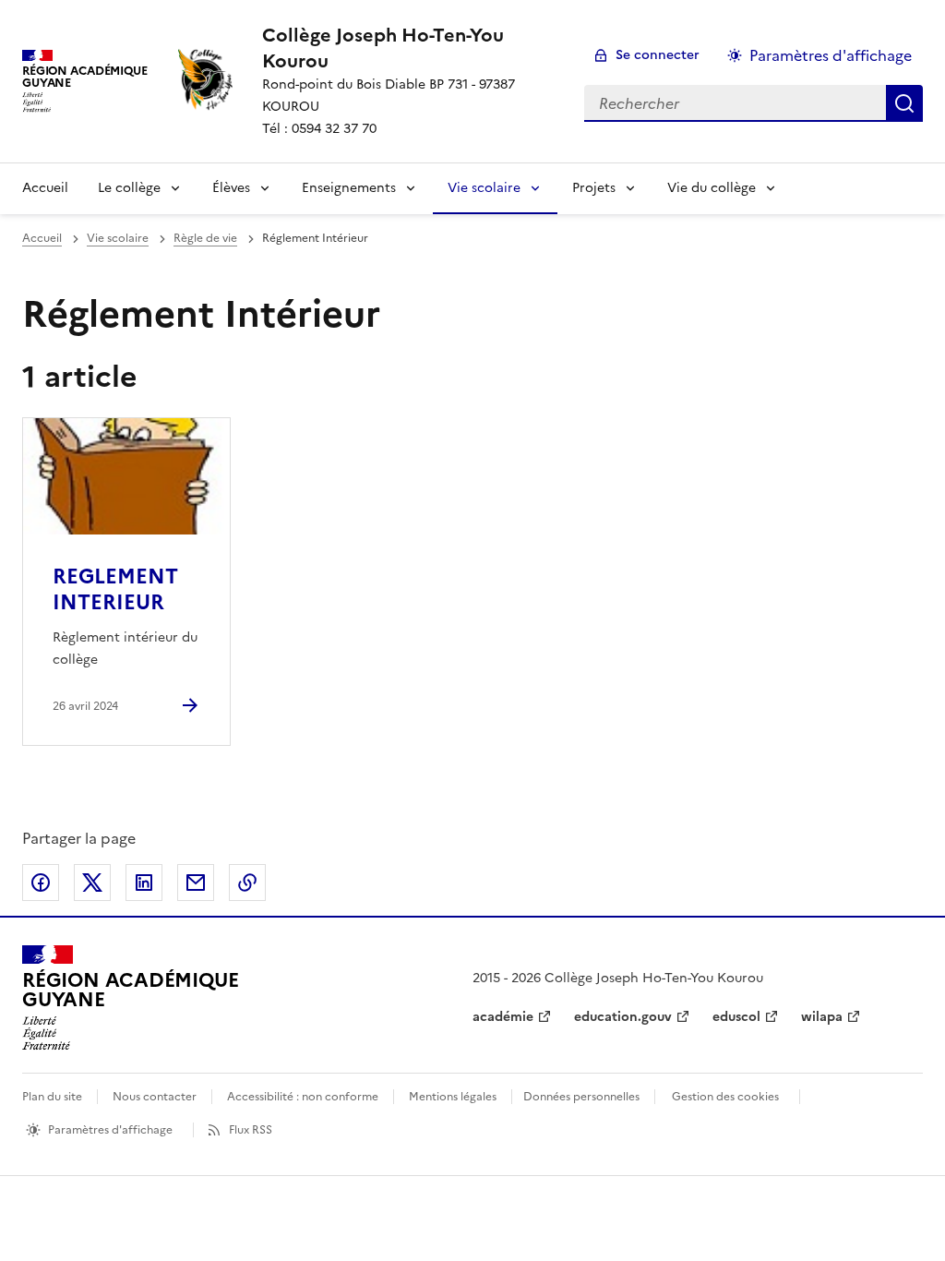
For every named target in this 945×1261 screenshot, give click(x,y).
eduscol (736, 1017)
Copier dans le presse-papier (247, 882)
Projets (594, 188)
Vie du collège (711, 188)
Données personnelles (581, 1096)
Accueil (45, 188)
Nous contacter (155, 1096)
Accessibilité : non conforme (302, 1096)
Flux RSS (250, 1130)
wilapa (822, 1017)
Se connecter (658, 55)
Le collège (129, 188)
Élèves (231, 188)
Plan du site (52, 1096)
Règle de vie (205, 238)
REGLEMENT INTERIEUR (115, 589)
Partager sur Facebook (40, 882)
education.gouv (623, 1017)
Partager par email (195, 882)
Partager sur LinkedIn (144, 882)
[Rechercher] (904, 103)
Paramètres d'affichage (830, 55)
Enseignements (349, 188)
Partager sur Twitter (92, 882)
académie (502, 1017)
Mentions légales (452, 1096)
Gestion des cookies (725, 1096)
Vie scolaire (484, 188)
